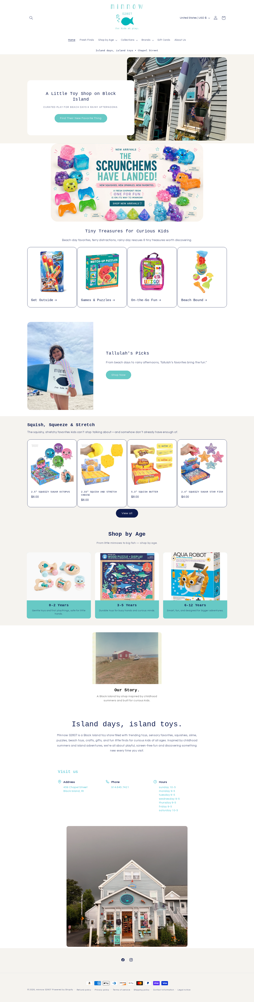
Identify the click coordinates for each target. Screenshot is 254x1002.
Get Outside (42, 300)
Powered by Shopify (62, 990)
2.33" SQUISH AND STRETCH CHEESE (99, 493)
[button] (31, 18)
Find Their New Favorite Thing (81, 118)
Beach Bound (192, 300)
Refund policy (84, 990)
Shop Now (118, 375)
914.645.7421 (120, 787)
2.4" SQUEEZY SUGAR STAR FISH (202, 492)
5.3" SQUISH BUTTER (144, 492)
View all (127, 513)
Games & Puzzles (96, 300)
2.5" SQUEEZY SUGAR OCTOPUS (50, 492)
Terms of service (121, 990)
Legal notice (184, 990)
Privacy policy (102, 990)
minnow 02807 (43, 990)
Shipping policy (141, 990)
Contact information (163, 990)
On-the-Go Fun (144, 300)
